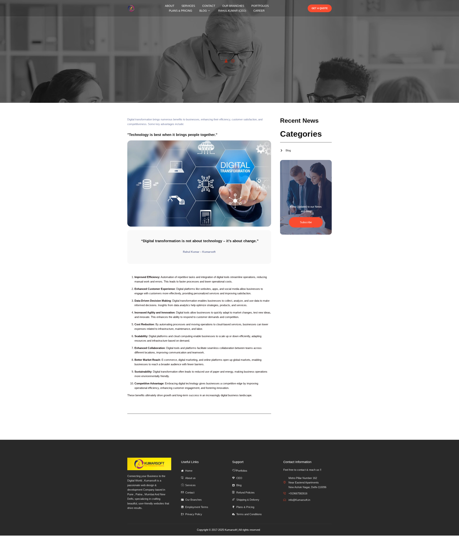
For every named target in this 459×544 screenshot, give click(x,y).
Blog (203, 10)
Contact (208, 5)
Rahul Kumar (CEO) (232, 10)
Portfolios (260, 5)
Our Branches (233, 5)
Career (259, 10)
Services (188, 5)
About (169, 5)
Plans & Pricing (180, 10)
